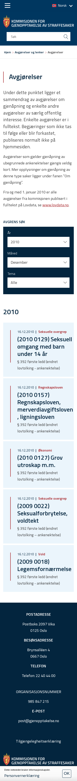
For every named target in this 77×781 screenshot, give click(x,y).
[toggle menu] (7, 5)
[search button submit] (66, 36)
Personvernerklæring (21, 775)
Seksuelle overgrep (52, 331)
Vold (41, 554)
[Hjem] (38, 21)
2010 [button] (15, 242)
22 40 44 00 (45, 675)
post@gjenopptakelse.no (38, 721)
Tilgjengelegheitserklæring (38, 741)
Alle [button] (14, 282)
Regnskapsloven (50, 387)
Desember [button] (19, 262)
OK (67, 773)
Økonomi (44, 450)
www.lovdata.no (55, 205)
